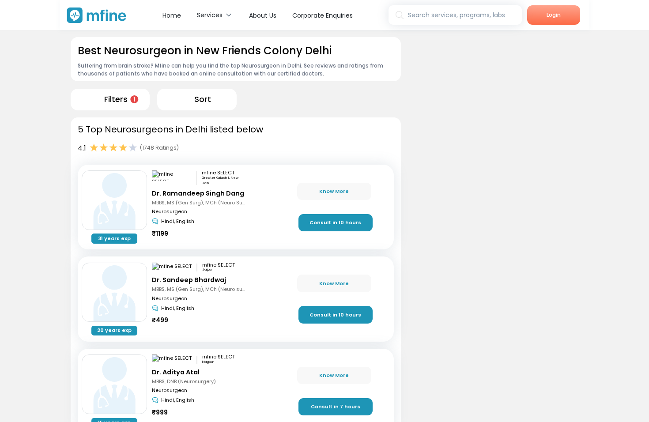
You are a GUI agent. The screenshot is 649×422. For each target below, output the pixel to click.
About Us (262, 15)
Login (554, 15)
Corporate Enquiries (322, 15)
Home (171, 15)
